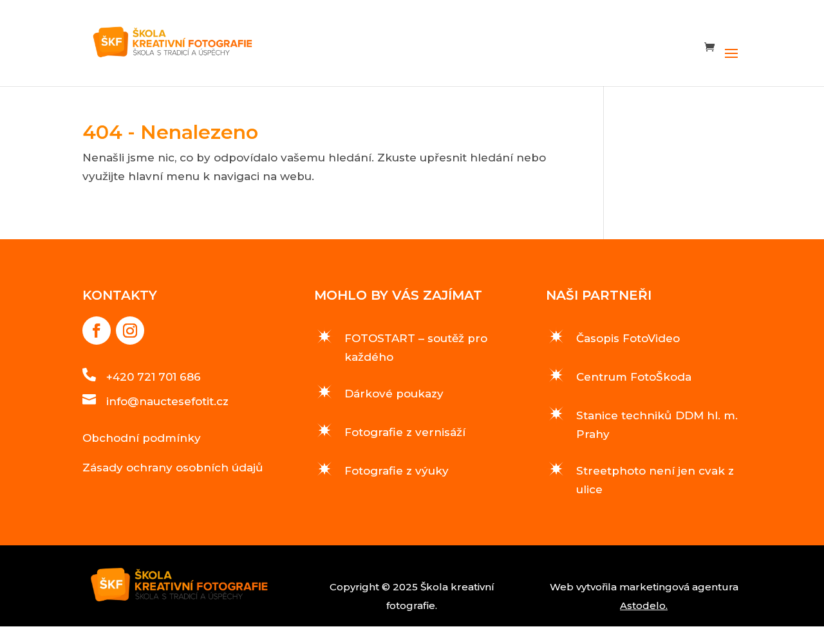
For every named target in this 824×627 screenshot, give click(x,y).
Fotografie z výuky (396, 470)
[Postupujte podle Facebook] (96, 330)
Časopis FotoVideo (628, 338)
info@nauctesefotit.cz (167, 401)
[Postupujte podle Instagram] (130, 330)
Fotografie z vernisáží (404, 432)
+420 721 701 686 (153, 376)
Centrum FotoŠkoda (633, 376)
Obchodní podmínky (141, 438)
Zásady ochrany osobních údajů (172, 467)
